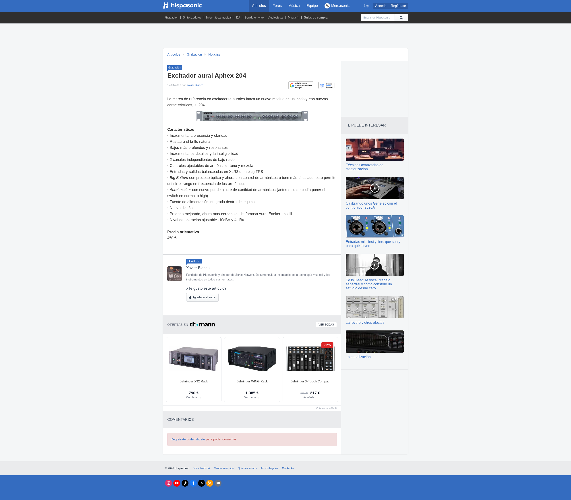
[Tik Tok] (185, 483)
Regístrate (398, 6)
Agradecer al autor (203, 297)
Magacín (293, 17)
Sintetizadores (192, 17)
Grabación (171, 17)
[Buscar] (401, 17)
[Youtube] (176, 483)
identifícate (197, 439)
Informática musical (219, 17)
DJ (238, 17)
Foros (277, 6)
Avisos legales (269, 468)
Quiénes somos (247, 468)
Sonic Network (201, 468)
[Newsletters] (218, 483)
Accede (380, 6)
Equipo (312, 6)
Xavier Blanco (194, 85)
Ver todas (326, 324)
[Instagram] (168, 483)
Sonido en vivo (254, 17)
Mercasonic (340, 6)
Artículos (259, 6)
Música (294, 6)
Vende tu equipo (224, 468)
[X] (201, 483)
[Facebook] (193, 483)
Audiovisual (275, 17)
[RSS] (209, 483)
